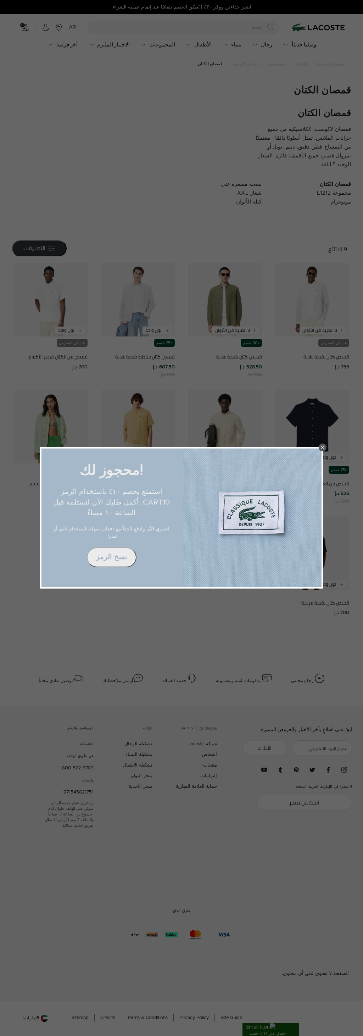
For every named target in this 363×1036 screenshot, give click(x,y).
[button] (322, 447)
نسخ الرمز (111, 557)
